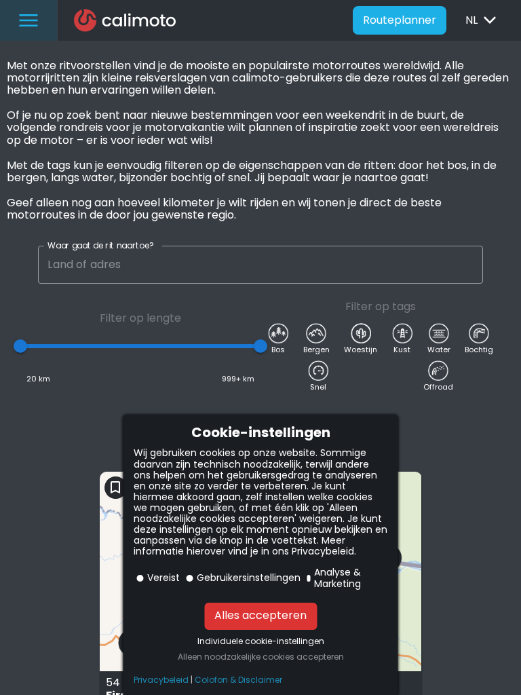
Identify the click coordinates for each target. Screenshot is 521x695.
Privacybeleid (161, 680)
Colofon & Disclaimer (238, 680)
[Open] (477, 264)
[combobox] (253, 265)
